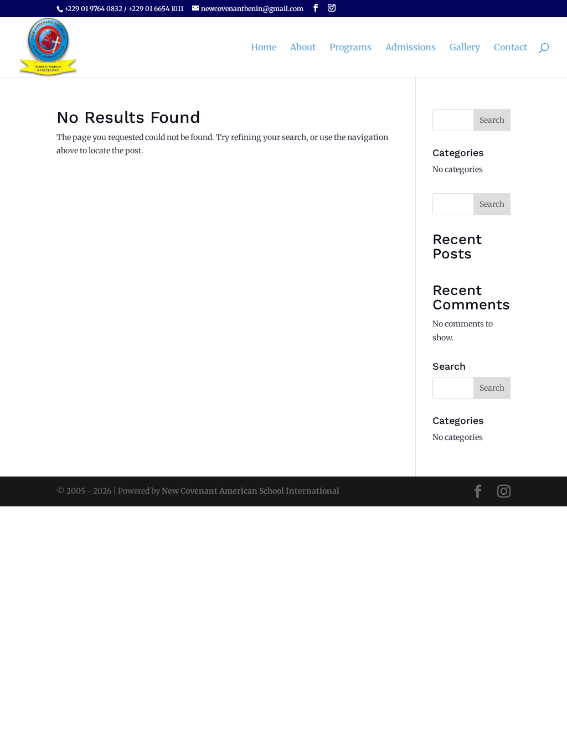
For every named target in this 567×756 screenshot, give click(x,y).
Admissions (410, 48)
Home (263, 48)
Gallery (465, 48)
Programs (350, 48)
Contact (510, 48)
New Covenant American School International (250, 491)
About (303, 48)
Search (492, 204)
